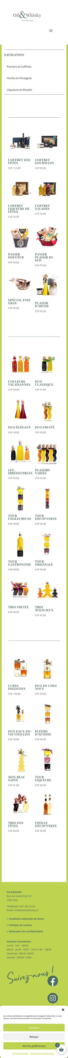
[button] (63, 1009)
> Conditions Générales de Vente (25, 918)
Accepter (34, 1027)
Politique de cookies (20, 1053)
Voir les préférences (34, 1046)
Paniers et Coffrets (19, 66)
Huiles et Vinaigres (19, 78)
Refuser (34, 1036)
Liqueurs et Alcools (19, 90)
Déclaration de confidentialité (42, 1053)
